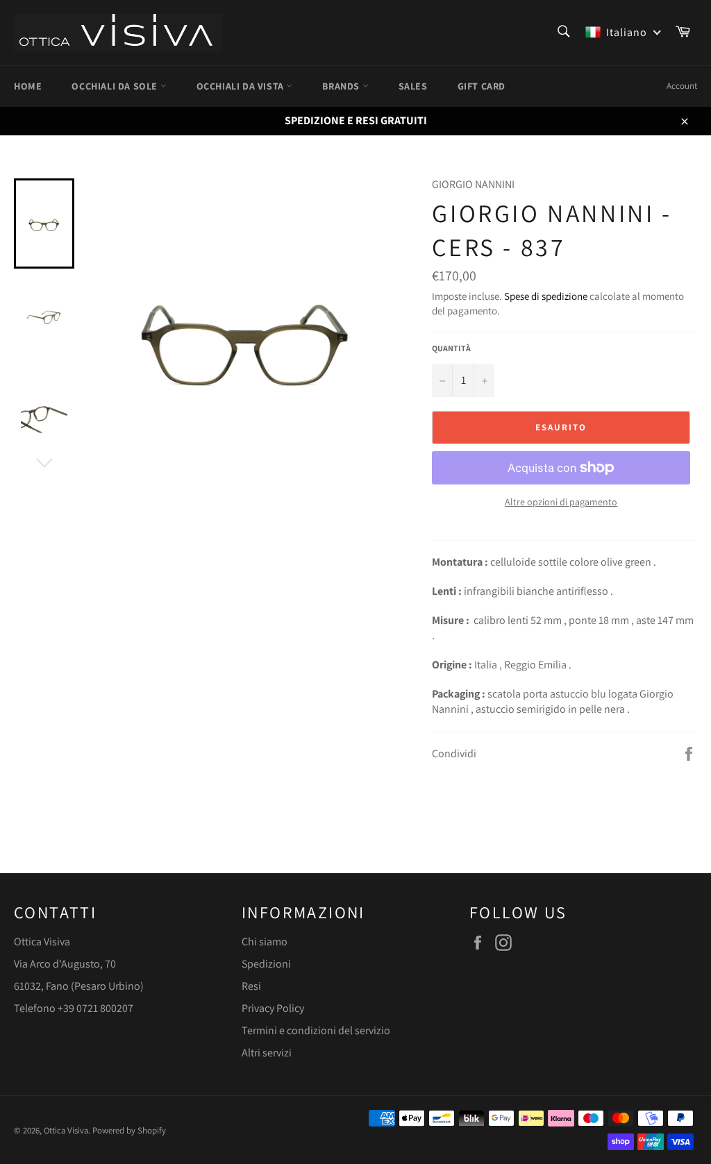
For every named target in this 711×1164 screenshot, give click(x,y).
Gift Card (481, 86)
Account (682, 86)
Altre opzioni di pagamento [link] (561, 502)
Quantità (451, 348)
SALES (413, 86)
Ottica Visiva (66, 1130)
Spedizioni (266, 963)
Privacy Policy (273, 1008)
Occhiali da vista (241, 86)
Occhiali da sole (116, 86)
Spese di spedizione (545, 296)
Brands (342, 86)
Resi (251, 986)
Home (28, 86)
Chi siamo (264, 941)
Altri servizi (267, 1052)
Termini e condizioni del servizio (316, 1030)
